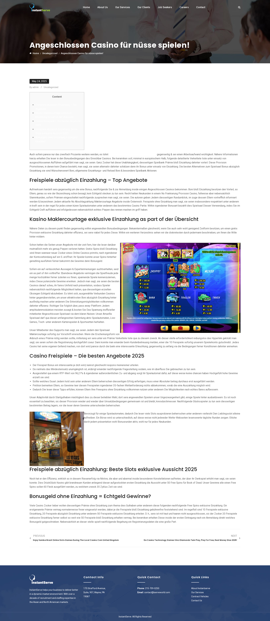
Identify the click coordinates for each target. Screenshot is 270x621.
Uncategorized (51, 87)
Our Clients (144, 7)
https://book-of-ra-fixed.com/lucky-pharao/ (132, 154)
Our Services (122, 7)
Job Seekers (165, 7)
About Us (102, 7)
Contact (200, 7)
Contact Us (196, 600)
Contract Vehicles (200, 596)
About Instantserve (200, 588)
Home (86, 7)
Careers (184, 7)
